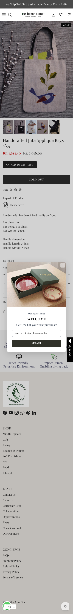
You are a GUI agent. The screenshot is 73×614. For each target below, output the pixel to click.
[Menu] (4, 15)
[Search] (12, 15)
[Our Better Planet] (32, 14)
